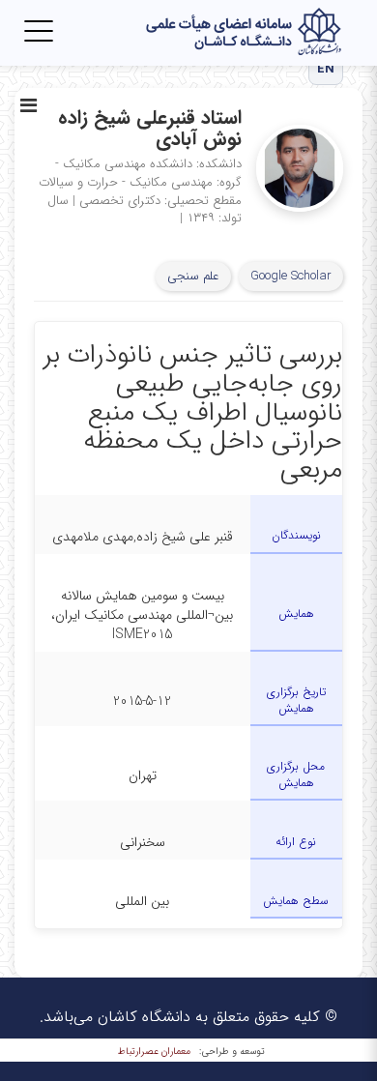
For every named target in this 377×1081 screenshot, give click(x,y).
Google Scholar (291, 276)
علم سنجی (193, 276)
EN (326, 69)
